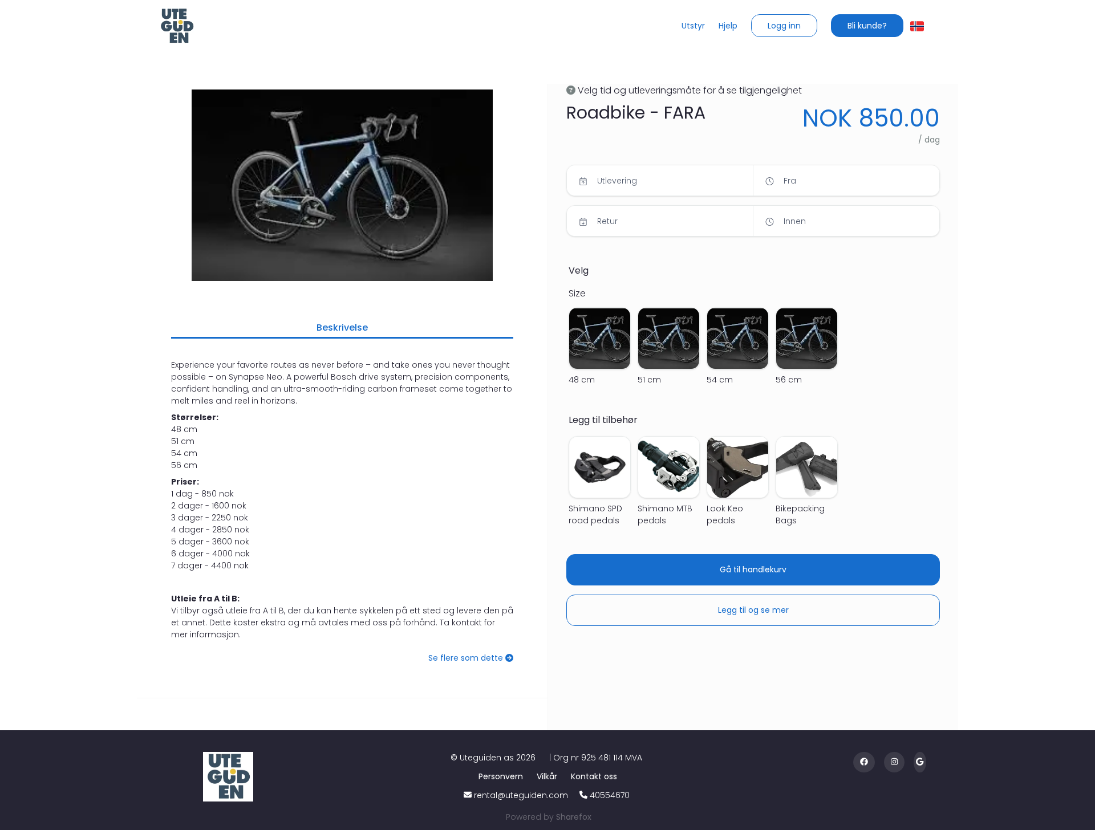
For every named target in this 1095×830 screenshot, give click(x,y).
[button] (784, 25)
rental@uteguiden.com (521, 795)
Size (577, 293)
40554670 (610, 795)
